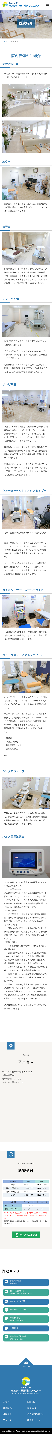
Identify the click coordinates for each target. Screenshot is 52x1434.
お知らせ (7, 1402)
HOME (6, 41)
